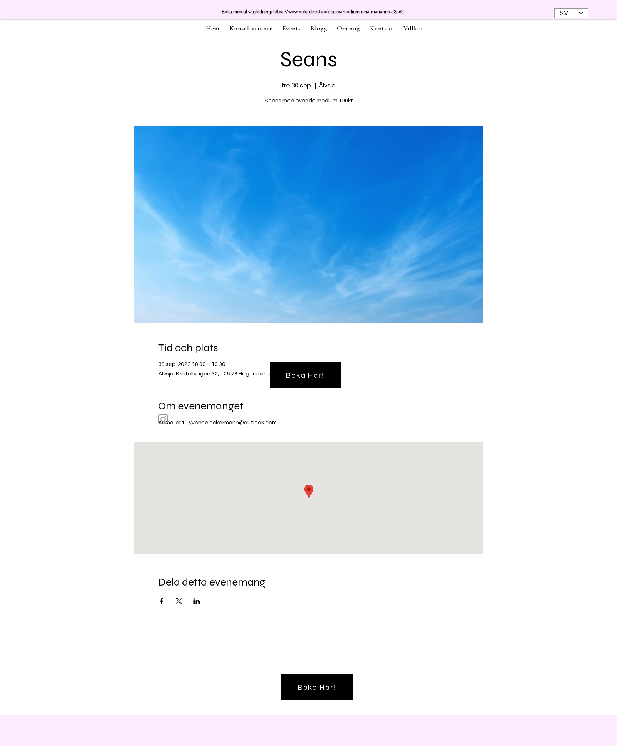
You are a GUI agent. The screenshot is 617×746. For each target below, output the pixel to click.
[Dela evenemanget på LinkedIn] (196, 601)
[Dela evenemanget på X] (179, 601)
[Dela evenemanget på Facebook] (161, 601)
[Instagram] (163, 419)
